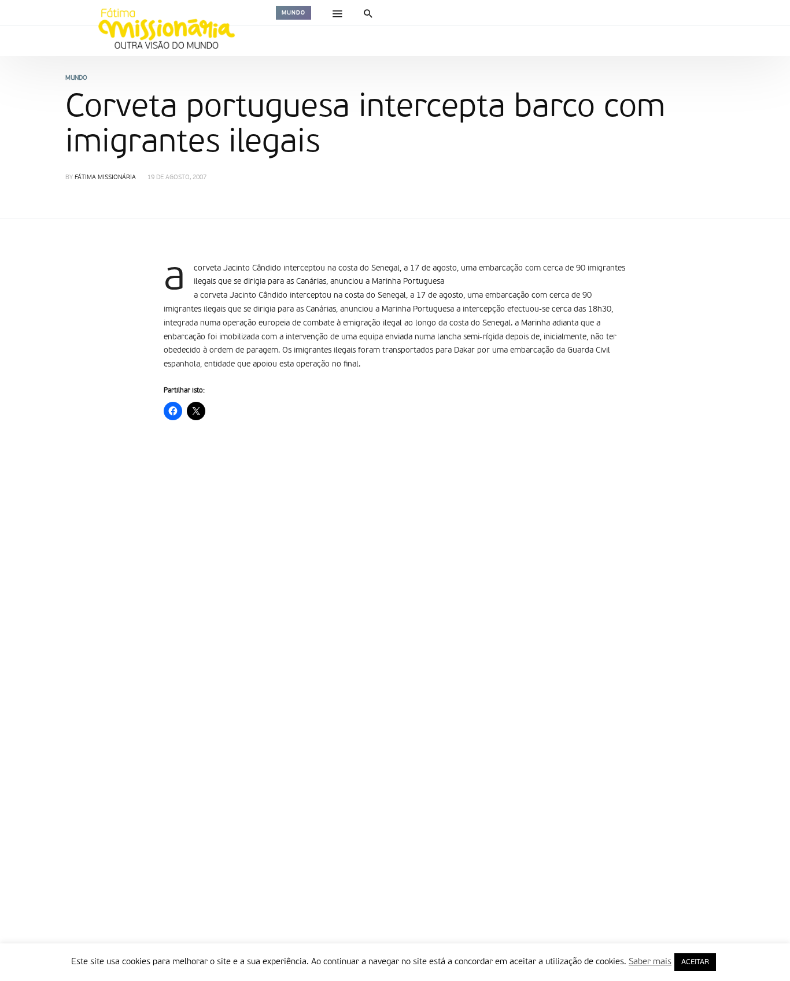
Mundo (293, 13)
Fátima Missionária (105, 178)
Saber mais (650, 961)
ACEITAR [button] (695, 962)
